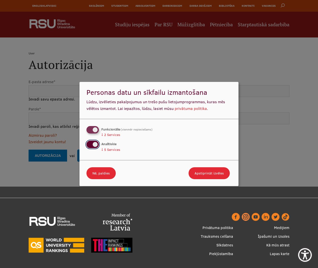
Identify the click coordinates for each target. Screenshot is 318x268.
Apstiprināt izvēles (209, 173)
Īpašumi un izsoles (273, 236)
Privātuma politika (217, 227)
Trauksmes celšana (217, 236)
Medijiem (281, 227)
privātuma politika (191, 108)
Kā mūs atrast (277, 245)
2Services (110, 134)
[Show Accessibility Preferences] (305, 255)
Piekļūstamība (221, 253)
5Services (110, 149)
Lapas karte (279, 253)
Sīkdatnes (224, 245)
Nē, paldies (101, 173)
